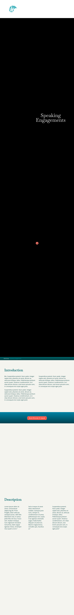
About (41, 5)
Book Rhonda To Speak (37, 418)
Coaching (59, 5)
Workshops (52, 5)
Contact (65, 5)
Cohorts (46, 5)
